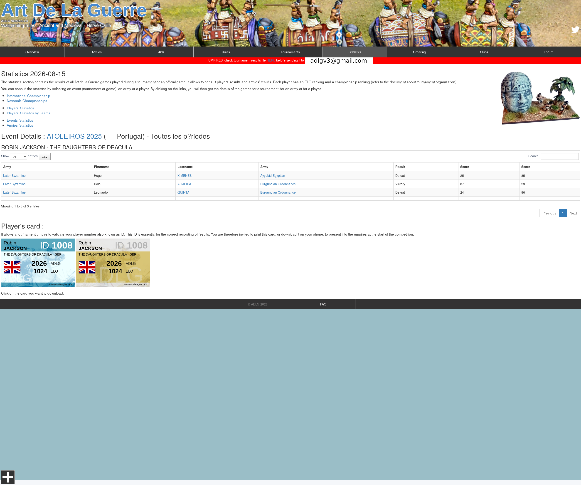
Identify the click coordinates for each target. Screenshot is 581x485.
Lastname (185, 166)
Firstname (101, 166)
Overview (32, 52)
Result (400, 166)
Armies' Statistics (20, 125)
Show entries (19, 156)
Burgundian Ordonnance (278, 184)
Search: (533, 156)
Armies (97, 52)
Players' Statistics (20, 107)
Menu (8, 477)
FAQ (323, 304)
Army (7, 166)
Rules (226, 52)
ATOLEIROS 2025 (74, 136)
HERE (271, 60)
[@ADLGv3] (575, 29)
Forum (548, 52)
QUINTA (183, 192)
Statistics (355, 52)
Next (573, 212)
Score (464, 166)
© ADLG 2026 (258, 304)
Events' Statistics (20, 120)
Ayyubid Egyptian (272, 175)
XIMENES (184, 175)
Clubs (484, 52)
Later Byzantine (14, 175)
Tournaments (290, 52)
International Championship (28, 95)
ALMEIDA (184, 184)
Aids (161, 52)
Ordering (419, 52)
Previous (549, 212)
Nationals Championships (27, 100)
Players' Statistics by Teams (28, 112)
